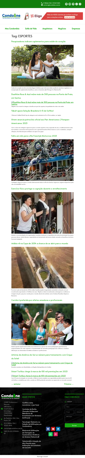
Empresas (76, 28)
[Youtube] (70, 4)
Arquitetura (47, 28)
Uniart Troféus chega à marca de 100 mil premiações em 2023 (39, 371)
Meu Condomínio (12, 28)
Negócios (62, 28)
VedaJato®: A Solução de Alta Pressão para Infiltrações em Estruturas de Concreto (31, 444)
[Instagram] (80, 4)
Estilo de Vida (31, 28)
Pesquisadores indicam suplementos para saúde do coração (38, 41)
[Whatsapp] (76, 4)
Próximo (69, 384)
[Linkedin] (73, 4)
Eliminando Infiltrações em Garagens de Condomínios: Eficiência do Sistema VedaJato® (30, 433)
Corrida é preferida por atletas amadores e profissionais (36, 300)
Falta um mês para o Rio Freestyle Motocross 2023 (34, 136)
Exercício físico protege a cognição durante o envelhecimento (39, 188)
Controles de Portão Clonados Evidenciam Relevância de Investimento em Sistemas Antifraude (31, 413)
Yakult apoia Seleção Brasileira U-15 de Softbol (32, 110)
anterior (15, 384)
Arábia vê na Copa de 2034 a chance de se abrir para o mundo (39, 243)
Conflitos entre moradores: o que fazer (30, 404)
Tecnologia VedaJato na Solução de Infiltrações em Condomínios (31, 424)
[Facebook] (66, 4)
